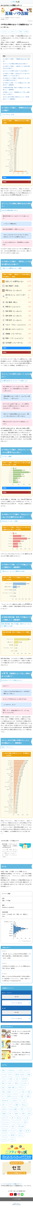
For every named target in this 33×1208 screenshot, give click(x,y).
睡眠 (17, 1105)
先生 (25, 1122)
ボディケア (5, 1118)
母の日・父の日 (19, 1074)
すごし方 (13, 1130)
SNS (3, 1105)
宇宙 (23, 1092)
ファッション (16, 1122)
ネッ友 (26, 1118)
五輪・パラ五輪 (23, 31)
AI (2, 1096)
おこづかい (24, 1083)
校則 (16, 1083)
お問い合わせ (16, 1203)
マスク (28, 1109)
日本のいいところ (12, 1096)
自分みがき (5, 1100)
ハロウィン (21, 1087)
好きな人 (24, 1105)
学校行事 (24, 1079)
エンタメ (4, 31)
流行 (13, 1126)
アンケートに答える (16, 1003)
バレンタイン (5, 1122)
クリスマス (5, 1126)
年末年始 (4, 1130)
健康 (20, 1130)
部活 (29, 1092)
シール (23, 1100)
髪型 (3, 1070)
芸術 (28, 1096)
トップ (2, 1184)
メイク (10, 1105)
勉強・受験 (11, 1087)
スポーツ (13, 31)
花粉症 (4, 1113)
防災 (3, 1083)
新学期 (12, 1135)
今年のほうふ (11, 1070)
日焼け (16, 1113)
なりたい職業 (13, 1109)
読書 (29, 1074)
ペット (16, 1092)
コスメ (12, 1139)
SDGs (9, 1083)
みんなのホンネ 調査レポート (13, 1184)
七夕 (17, 1079)
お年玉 (4, 1109)
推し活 (19, 1118)
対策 (23, 1113)
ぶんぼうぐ (15, 1100)
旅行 (29, 1113)
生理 (22, 1096)
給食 (11, 1079)
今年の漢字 (21, 1126)
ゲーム (4, 1079)
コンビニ (4, 1139)
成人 (3, 1087)
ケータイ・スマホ (7, 1074)
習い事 (27, 1130)
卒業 (22, 1109)
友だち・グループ (24, 1070)
